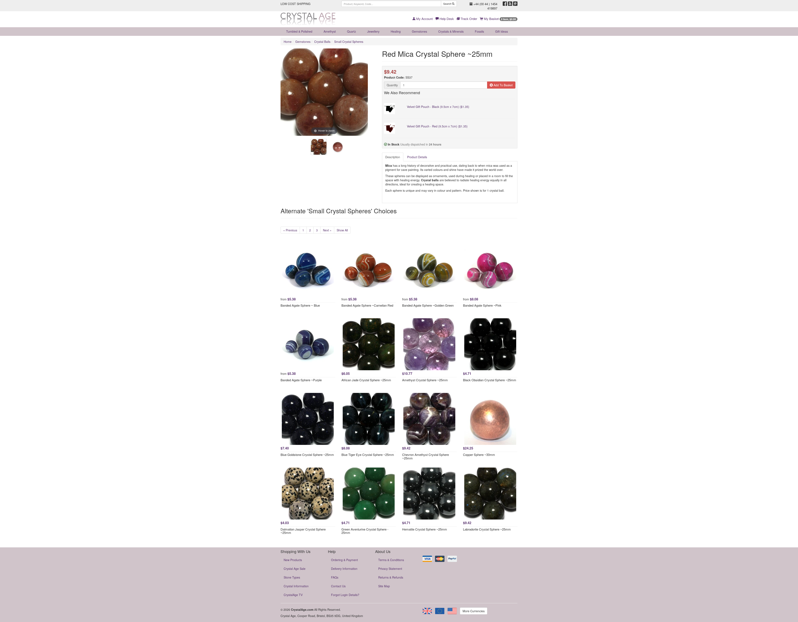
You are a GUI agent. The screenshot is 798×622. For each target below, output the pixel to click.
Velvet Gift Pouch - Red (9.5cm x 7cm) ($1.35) (437, 126)
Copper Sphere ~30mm (479, 454)
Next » (327, 230)
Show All (342, 230)
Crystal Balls (322, 41)
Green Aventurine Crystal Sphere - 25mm (364, 531)
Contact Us (338, 586)
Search (447, 3)
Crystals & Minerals (451, 31)
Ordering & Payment (344, 560)
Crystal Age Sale (294, 568)
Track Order (468, 18)
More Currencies (474, 611)
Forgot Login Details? (345, 595)
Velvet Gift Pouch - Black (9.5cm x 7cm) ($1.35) (438, 107)
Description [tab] (392, 157)
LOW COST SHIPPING (295, 4)
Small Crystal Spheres (348, 41)
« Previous (290, 230)
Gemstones (419, 31)
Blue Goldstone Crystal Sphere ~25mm (307, 454)
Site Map (384, 586)
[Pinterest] (515, 4)
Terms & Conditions (391, 560)
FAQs (334, 577)
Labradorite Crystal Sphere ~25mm (487, 529)
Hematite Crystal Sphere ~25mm (424, 529)
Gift (501, 31)
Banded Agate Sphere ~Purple (301, 380)
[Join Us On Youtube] (510, 4)
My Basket (499, 18)
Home (288, 41)
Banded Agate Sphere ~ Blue (300, 305)
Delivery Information (344, 568)
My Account (424, 18)
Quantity (392, 85)
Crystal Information (296, 586)
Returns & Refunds (390, 577)
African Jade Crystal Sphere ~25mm (366, 380)
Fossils (479, 31)
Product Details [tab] (417, 157)
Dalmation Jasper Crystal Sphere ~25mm (303, 531)
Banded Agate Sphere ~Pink (482, 305)
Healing (396, 31)
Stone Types (292, 577)
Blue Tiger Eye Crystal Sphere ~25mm (367, 454)
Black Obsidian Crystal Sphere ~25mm (489, 380)
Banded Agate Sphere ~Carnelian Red (367, 305)
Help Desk (446, 18)
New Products (293, 560)
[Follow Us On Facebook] (505, 4)
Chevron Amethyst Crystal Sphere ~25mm (425, 456)
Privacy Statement (390, 568)
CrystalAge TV (293, 595)
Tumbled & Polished (299, 31)
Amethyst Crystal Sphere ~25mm (425, 380)
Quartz (351, 31)
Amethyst (330, 31)
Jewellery (373, 31)
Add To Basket (503, 85)
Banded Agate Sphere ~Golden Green (428, 305)
